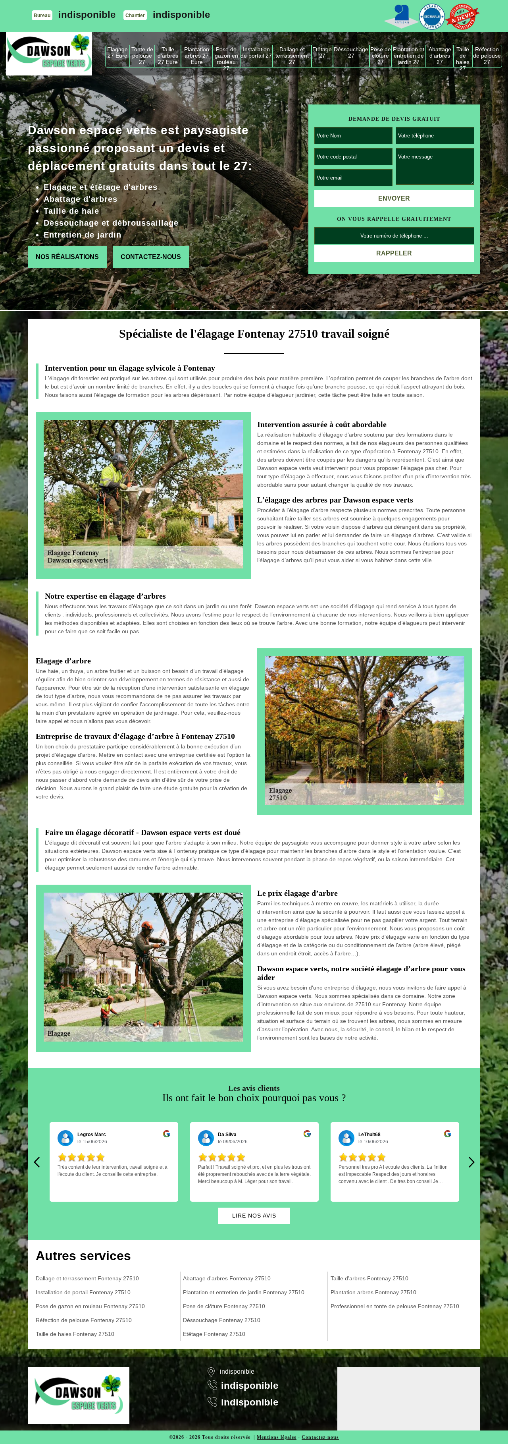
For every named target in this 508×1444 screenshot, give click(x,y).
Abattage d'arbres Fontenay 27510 (227, 1278)
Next (471, 1162)
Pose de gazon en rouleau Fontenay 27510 (90, 1306)
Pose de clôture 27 (380, 55)
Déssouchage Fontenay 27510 (221, 1320)
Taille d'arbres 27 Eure (168, 55)
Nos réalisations (67, 256)
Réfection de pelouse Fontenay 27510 (84, 1320)
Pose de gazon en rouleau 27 (226, 56)
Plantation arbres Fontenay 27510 (373, 1292)
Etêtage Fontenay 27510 (214, 1334)
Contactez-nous (151, 256)
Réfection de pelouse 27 (487, 55)
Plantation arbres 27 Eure (196, 55)
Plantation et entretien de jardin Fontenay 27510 (243, 1292)
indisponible (86, 14)
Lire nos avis (254, 1215)
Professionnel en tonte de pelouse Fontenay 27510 (395, 1306)
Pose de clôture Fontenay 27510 (224, 1306)
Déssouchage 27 (351, 52)
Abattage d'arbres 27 (440, 55)
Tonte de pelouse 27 (142, 55)
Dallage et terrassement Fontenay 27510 (87, 1278)
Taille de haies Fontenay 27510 (75, 1334)
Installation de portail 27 (256, 52)
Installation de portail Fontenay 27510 (83, 1292)
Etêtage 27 (322, 52)
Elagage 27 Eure (117, 52)
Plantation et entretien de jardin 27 (408, 55)
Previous (36, 1162)
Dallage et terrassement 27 (292, 55)
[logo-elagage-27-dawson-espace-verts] (49, 53)
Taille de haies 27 (463, 56)
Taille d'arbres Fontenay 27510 (369, 1278)
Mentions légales (276, 1437)
